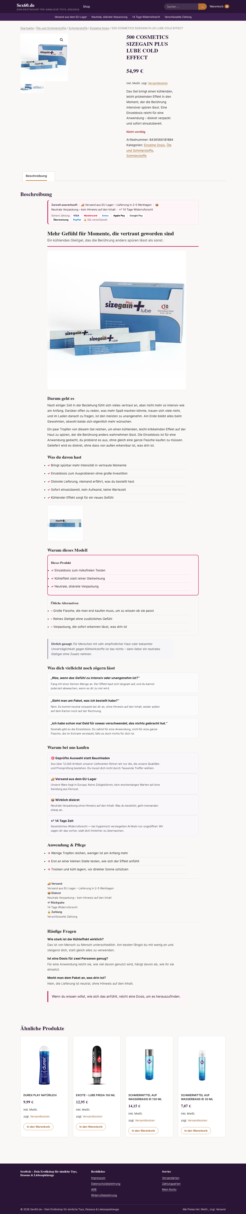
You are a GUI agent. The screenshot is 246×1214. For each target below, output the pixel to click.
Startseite (27, 28)
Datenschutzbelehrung (105, 1183)
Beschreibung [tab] (36, 176)
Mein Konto (169, 1189)
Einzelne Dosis (99, 28)
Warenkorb (219, 6)
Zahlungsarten (171, 1183)
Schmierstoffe (78, 28)
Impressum (98, 1178)
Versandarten (170, 1178)
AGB (94, 1189)
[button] (61, 40)
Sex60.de (48, 7)
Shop (86, 6)
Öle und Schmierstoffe (51, 28)
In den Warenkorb (38, 1126)
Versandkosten (158, 83)
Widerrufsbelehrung (104, 1195)
